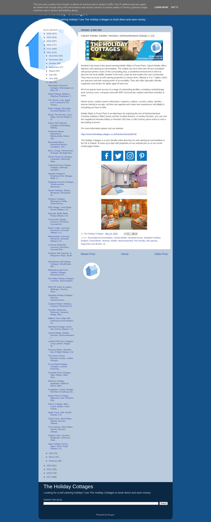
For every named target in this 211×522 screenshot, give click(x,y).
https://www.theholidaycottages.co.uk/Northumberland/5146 (109, 134)
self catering (151, 241)
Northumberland (125, 241)
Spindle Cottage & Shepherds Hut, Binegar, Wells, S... (60, 176)
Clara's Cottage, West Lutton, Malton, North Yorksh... (59, 406)
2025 (49, 37)
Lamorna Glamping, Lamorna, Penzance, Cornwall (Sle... (58, 247)
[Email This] (125, 233)
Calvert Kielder (120, 238)
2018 (49, 473)
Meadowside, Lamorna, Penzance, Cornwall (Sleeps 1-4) (59, 238)
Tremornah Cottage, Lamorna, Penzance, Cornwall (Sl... (58, 221)
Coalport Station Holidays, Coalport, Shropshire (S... (60, 305)
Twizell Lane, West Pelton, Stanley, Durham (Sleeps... (60, 421)
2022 (49, 49)
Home (125, 253)
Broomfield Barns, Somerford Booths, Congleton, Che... (57, 144)
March (52, 457)
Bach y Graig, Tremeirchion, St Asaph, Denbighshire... (61, 152)
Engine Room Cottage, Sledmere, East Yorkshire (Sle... (60, 398)
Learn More (161, 7)
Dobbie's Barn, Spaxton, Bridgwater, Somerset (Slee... (59, 437)
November (54, 60)
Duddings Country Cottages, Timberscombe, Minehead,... (61, 184)
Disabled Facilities (152, 238)
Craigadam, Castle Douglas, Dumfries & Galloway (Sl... (61, 390)
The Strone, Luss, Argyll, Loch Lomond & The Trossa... (59, 102)
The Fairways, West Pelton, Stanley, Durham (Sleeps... (60, 429)
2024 (49, 41)
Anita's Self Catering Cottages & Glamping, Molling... (59, 125)
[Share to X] (130, 233)
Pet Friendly (139, 241)
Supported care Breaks (91, 244)
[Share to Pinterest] (136, 233)
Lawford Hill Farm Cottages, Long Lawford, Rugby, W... (61, 343)
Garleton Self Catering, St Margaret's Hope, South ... (60, 255)
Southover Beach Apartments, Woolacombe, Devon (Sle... (58, 135)
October (53, 63)
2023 (49, 45)
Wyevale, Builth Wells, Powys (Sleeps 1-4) (58, 214)
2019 (49, 469)
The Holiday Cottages (68, 486)
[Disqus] (124, 323)
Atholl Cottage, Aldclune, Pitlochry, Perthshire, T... (60, 95)
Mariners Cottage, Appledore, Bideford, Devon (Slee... (58, 383)
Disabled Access (135, 238)
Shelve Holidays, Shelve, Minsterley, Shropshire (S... (59, 192)
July (51, 75)
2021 (49, 52)
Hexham (106, 241)
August (52, 71)
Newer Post (88, 253)
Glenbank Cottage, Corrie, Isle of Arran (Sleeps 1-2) (60, 328)
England (84, 241)
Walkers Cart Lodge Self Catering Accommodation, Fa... (61, 320)
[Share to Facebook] (133, 233)
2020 (49, 466)
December (54, 56)
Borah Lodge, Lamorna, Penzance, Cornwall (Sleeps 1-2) (59, 230)
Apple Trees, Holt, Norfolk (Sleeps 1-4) (59, 413)
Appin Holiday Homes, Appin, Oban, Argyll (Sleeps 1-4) (58, 446)
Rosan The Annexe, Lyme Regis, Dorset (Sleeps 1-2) (60, 117)
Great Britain (95, 241)
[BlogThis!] (128, 233)
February (53, 461)
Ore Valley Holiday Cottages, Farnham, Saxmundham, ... (61, 280)
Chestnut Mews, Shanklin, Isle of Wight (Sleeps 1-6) (60, 351)
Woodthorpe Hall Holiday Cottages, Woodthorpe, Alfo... (59, 264)
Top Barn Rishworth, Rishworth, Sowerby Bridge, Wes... (58, 312)
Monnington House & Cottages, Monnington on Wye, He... (60, 87)
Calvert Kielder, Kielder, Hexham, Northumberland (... (61, 335)
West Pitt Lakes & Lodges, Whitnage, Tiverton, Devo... (60, 289)
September (54, 67)
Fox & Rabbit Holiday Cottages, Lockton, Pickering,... (57, 366)
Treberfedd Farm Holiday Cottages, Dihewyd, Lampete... (59, 167)
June (51, 78)
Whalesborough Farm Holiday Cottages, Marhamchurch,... (58, 272)
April (51, 453)
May (51, 82)
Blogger (111, 515)
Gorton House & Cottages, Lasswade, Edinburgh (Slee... (60, 159)
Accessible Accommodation (100, 238)
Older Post (161, 253)
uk (104, 244)
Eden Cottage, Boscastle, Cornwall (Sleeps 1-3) (59, 109)
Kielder (114, 241)
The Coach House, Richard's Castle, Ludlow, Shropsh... (60, 358)
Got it (174, 7)
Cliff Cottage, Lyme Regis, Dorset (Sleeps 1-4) (60, 208)
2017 (49, 477)
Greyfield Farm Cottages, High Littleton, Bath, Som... (59, 375)
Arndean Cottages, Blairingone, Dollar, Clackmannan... (57, 201)
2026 (49, 34)
